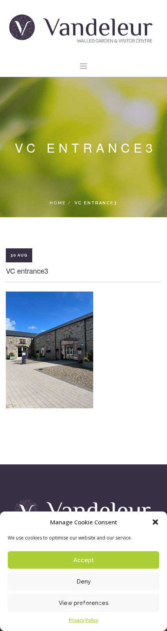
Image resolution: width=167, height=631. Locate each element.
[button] (155, 522)
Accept (83, 560)
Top (83, 604)
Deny (84, 581)
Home (58, 203)
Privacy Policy (83, 620)
